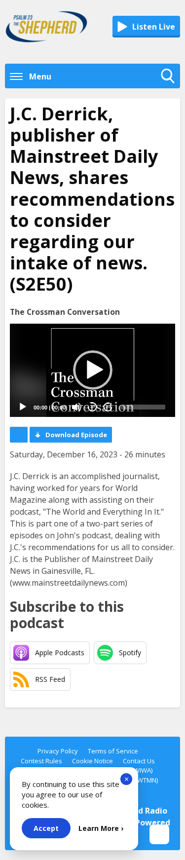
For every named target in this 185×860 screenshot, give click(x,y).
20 (92, 407)
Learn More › (100, 828)
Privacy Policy (57, 751)
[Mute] (76, 407)
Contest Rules (41, 760)
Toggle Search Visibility (170, 85)
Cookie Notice (92, 760)
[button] (92, 370)
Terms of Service (113, 751)
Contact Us (139, 760)
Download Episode (76, 434)
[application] (92, 370)
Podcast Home (19, 435)
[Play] (23, 407)
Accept (46, 828)
